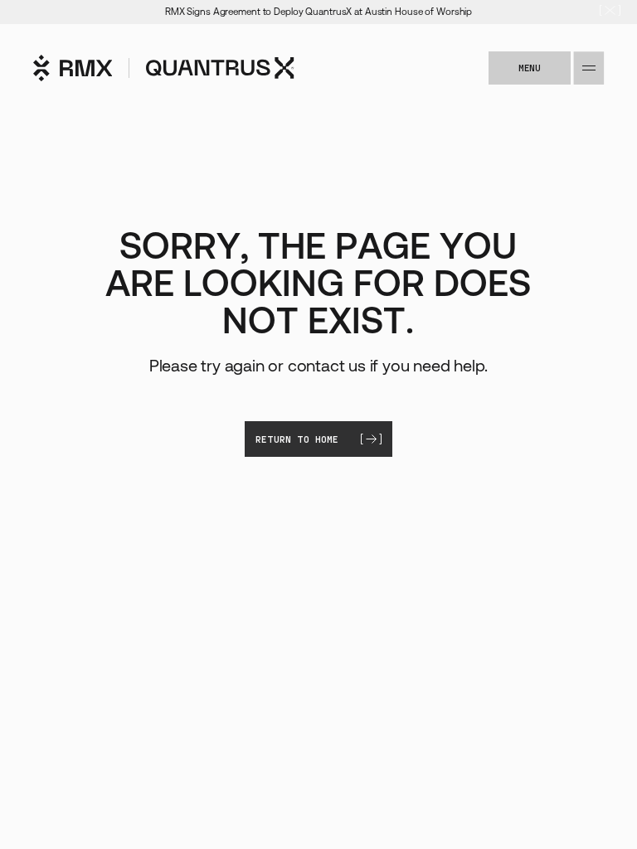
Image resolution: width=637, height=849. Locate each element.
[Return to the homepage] (163, 68)
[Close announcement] (610, 11)
